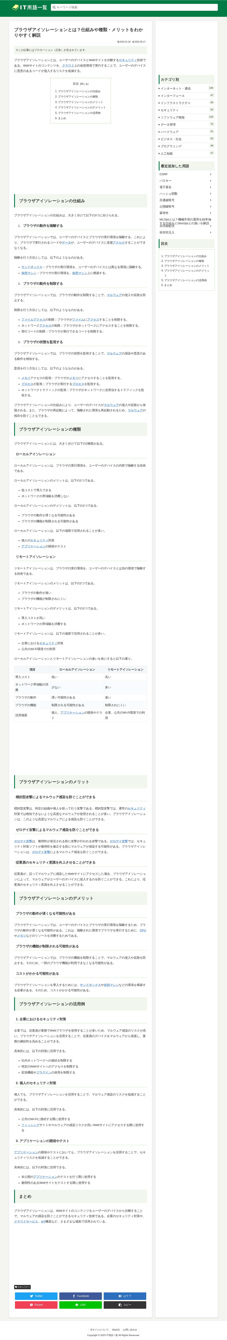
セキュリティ (128, 60)
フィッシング (30, 1125)
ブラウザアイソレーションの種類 (78, 96)
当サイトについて (99, 1329)
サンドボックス (31, 267)
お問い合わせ (130, 1329)
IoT (43, 1221)
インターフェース (187, 95)
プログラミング (187, 146)
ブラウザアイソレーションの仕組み (79, 91)
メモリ (25, 378)
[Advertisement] (80, 161)
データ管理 (187, 124)
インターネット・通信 (187, 88)
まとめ (62, 118)
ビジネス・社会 (187, 139)
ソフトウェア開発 (187, 117)
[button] (125, 1305)
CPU (143, 930)
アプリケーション (33, 546)
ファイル (27, 319)
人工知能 (187, 153)
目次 (76, 83)
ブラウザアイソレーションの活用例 (79, 112)
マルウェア (114, 295)
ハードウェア (187, 132)
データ (66, 242)
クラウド (68, 65)
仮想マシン (28, 273)
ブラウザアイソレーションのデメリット (82, 107)
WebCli (116, 1329)
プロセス (27, 384)
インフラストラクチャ (187, 103)
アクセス (119, 242)
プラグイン (43, 1072)
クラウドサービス (26, 1221)
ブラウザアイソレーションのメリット (80, 101)
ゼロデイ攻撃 (23, 841)
